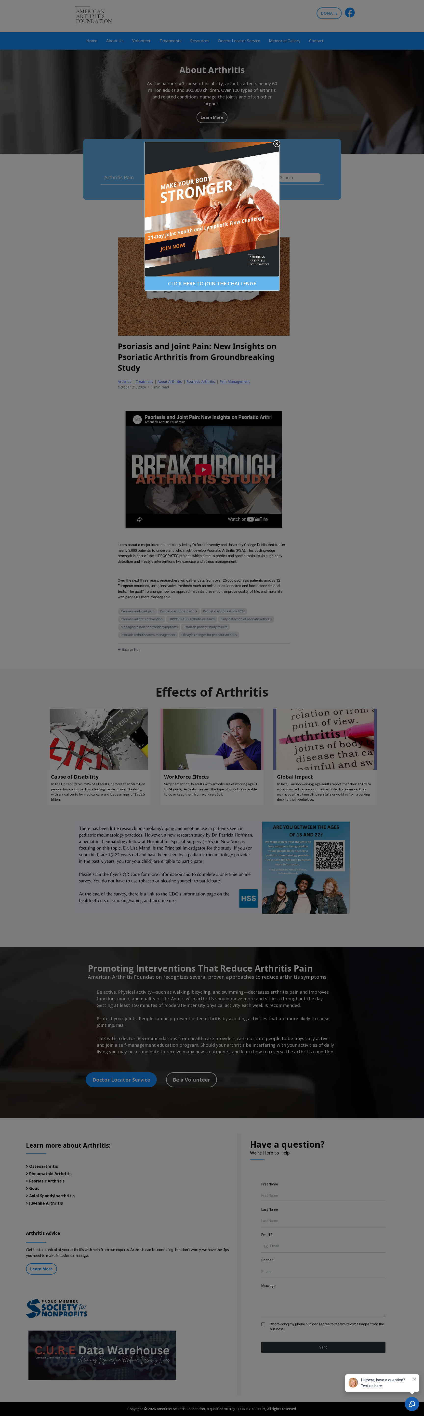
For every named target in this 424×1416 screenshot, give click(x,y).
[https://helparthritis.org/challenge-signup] (212, 209)
